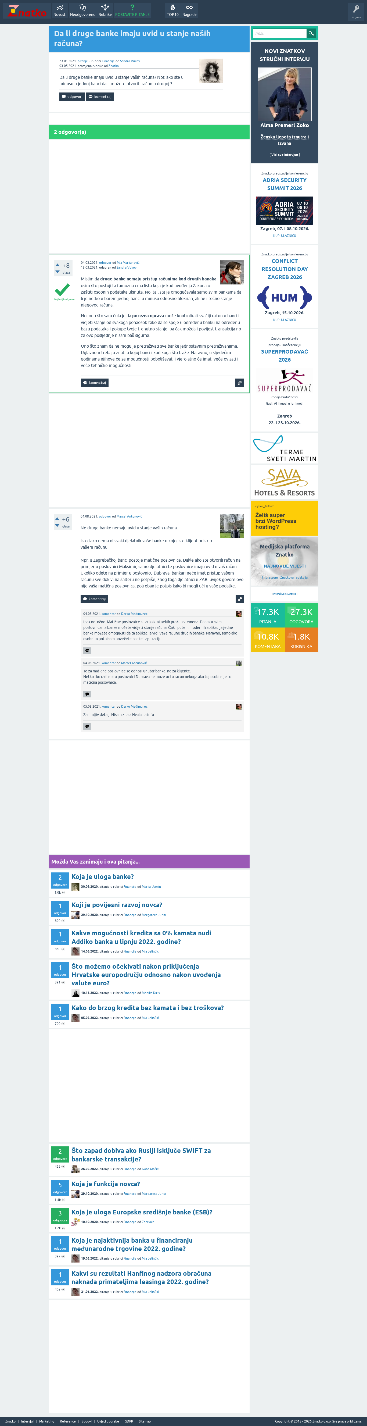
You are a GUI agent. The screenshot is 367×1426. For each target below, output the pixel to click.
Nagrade (189, 14)
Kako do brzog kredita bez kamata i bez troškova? (147, 1008)
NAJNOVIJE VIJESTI (285, 566)
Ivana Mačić (150, 1169)
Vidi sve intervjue (284, 155)
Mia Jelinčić (150, 951)
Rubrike (105, 14)
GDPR (129, 1421)
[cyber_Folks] (284, 534)
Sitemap (145, 1421)
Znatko (114, 66)
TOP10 (173, 14)
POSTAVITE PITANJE (132, 14)
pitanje (83, 61)
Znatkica (148, 1222)
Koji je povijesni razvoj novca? (116, 905)
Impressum (270, 577)
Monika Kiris (151, 993)
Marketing (46, 1421)
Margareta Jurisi (154, 915)
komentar (109, 614)
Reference (68, 1421)
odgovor (105, 263)
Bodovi (86, 1421)
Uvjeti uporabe (108, 1421)
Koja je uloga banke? (102, 876)
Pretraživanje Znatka (284, 594)
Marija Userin (151, 887)
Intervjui (27, 1421)
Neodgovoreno (82, 14)
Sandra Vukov (130, 61)
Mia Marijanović (128, 263)
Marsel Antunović (129, 516)
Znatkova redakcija (294, 577)
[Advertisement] (149, 197)
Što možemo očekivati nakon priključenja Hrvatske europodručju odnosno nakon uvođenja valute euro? (146, 974)
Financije (108, 61)
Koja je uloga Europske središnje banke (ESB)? (142, 1212)
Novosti (60, 14)
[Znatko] (27, 11)
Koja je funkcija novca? (105, 1184)
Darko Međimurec (134, 614)
